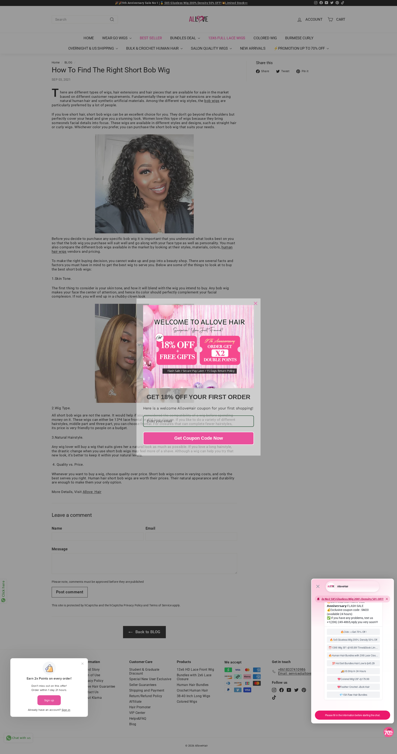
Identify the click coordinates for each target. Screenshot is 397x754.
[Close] (256, 303)
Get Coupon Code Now (198, 438)
